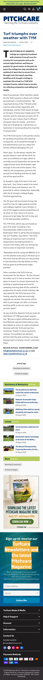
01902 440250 (10, 640)
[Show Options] (37, 593)
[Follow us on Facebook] (4, 647)
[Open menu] (4, 9)
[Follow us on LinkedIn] (21, 647)
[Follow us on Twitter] (9, 647)
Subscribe (21, 600)
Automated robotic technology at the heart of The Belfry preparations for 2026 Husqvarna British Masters (27, 438)
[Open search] (25, 9)
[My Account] (33, 9)
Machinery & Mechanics (12, 45)
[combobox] (20, 593)
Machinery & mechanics (13, 464)
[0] (37, 9)
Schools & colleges (11, 470)
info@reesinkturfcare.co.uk (15, 351)
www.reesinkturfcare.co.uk (15, 353)
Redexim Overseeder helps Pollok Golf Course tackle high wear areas (27, 401)
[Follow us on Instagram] (13, 647)
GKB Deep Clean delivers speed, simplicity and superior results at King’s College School (28, 411)
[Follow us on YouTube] (17, 647)
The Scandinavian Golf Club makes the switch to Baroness (27, 391)
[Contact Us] (29, 9)
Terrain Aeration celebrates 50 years (27, 428)
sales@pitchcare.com (13, 643)
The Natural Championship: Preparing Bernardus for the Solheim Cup (26, 448)
